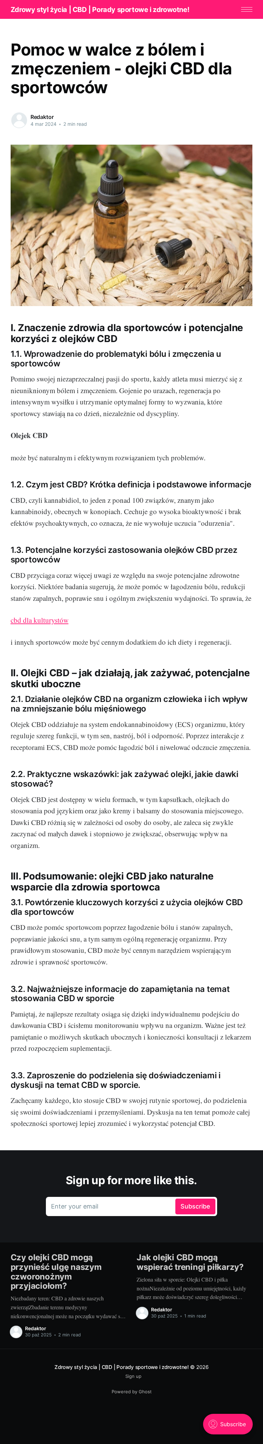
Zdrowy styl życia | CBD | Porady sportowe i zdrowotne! (100, 9)
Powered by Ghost (132, 1391)
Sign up (133, 1376)
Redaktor (42, 116)
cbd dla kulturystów (39, 620)
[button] (246, 9)
